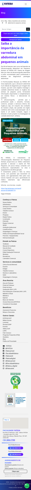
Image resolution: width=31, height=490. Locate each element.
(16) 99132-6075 (16, 454)
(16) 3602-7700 (9, 440)
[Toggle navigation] (25, 4)
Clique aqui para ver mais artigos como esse (15, 34)
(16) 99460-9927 (16, 448)
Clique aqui (15, 471)
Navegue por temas (15, 40)
